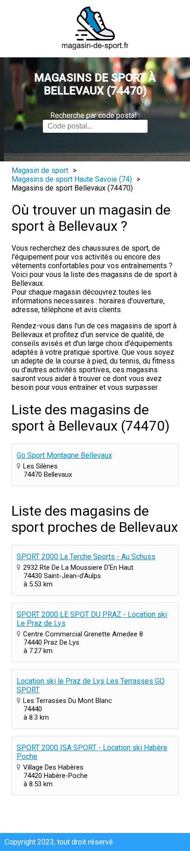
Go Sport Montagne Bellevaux (64, 455)
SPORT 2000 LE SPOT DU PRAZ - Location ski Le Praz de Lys (92, 619)
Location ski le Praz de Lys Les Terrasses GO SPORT (91, 685)
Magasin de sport (40, 170)
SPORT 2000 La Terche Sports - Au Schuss (86, 556)
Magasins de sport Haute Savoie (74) (72, 179)
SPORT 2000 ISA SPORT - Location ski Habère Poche (92, 752)
